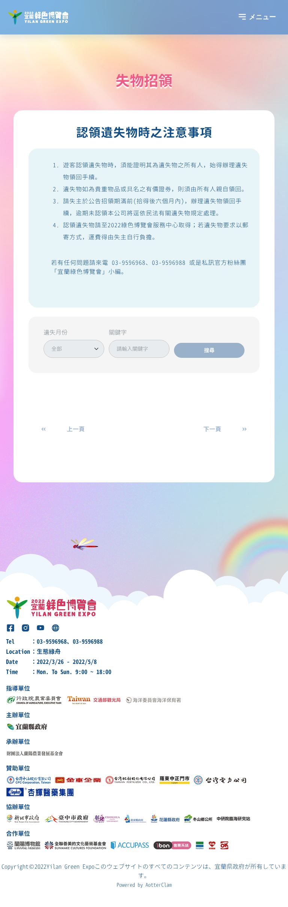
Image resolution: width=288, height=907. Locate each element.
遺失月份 (56, 332)
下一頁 (212, 429)
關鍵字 (118, 332)
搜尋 (209, 350)
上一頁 (76, 429)
